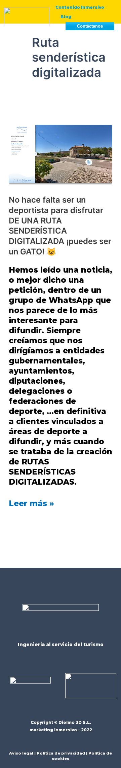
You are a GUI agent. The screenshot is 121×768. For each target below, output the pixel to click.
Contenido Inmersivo (79, 7)
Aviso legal (21, 753)
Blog (66, 16)
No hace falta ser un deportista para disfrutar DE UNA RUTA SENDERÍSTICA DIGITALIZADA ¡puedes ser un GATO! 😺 (60, 225)
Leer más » (31, 503)
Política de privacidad (61, 753)
